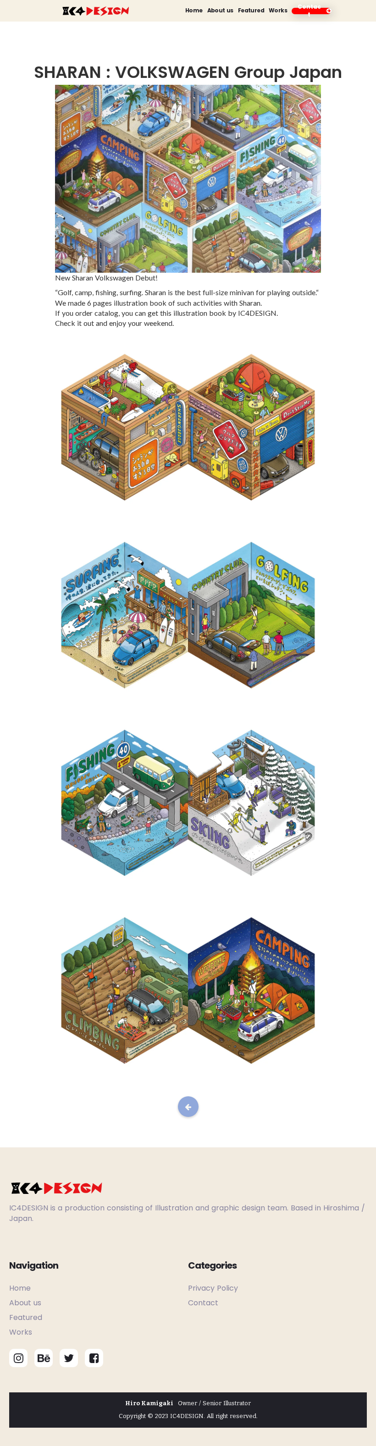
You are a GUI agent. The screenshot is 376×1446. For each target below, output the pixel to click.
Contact (203, 1303)
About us (220, 10)
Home (194, 10)
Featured (251, 10)
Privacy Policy (213, 1288)
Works (278, 10)
